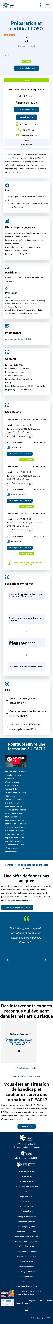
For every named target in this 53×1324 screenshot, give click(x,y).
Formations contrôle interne (26, 1236)
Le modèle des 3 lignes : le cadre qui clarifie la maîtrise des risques (34, 1301)
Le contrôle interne (26, 1181)
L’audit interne (26, 1176)
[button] (47, 5)
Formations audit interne (26, 1231)
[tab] (26, 80)
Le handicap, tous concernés (26, 1186)
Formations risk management (26, 1241)
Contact (26, 1201)
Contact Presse (26, 1206)
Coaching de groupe (26, 1226)
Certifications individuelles (26, 1251)
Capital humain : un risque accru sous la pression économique (32, 1292)
